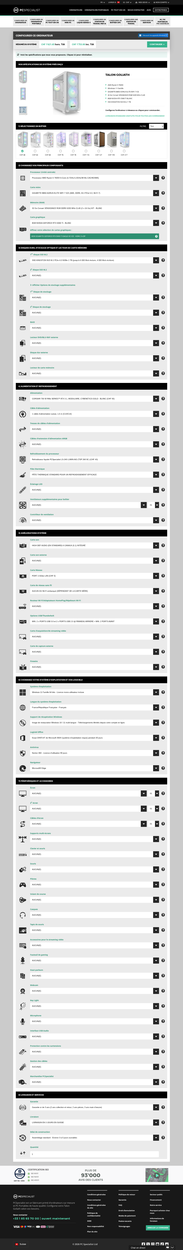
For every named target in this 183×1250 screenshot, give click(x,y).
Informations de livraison (157, 1219)
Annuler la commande (157, 1228)
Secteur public (156, 1194)
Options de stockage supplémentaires (53, 285)
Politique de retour (127, 1194)
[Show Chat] (167, 1248)
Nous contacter (94, 1200)
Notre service (156, 1205)
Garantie (122, 1200)
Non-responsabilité (95, 1226)
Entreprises (161, 10)
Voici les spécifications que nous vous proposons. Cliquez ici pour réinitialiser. (56, 54)
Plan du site (92, 1231)
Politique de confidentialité (93, 1214)
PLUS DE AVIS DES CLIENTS (91, 1175)
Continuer (157, 44)
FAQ (120, 1205)
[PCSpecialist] (26, 10)
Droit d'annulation (127, 1210)
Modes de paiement (127, 1216)
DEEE (89, 1221)
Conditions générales (96, 1194)
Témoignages (124, 1226)
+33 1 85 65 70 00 (26, 1218)
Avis (149, 10)
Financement (156, 1200)
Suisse (23, 1244)
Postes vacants (125, 1221)
